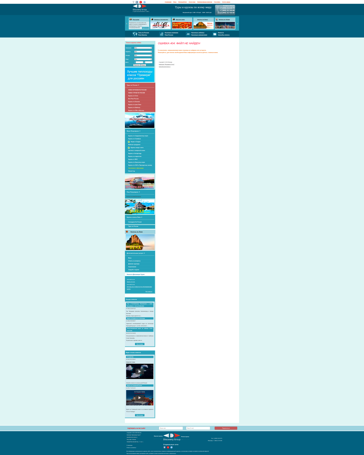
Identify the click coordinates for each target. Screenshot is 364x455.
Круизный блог (182, 2)
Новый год (131, 171)
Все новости (149, 291)
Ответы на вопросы (134, 261)
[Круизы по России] (139, 188)
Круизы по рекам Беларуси (133, 196)
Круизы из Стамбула (134, 138)
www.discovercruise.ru (164, 66)
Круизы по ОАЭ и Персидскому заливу (140, 165)
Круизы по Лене (137, 232)
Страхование (132, 266)
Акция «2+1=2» (131, 282)
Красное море (180, 19)
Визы (174, 2)
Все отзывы (140, 344)
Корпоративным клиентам (204, 2)
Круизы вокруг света (137, 147)
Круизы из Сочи (133, 95)
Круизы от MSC (133, 159)
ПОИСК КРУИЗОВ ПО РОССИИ (137, 90)
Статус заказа (226, 2)
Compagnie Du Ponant (135, 222)
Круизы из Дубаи (224, 19)
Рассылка (136, 19)
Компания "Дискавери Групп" (166, 64)
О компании (168, 2)
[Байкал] (139, 213)
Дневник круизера (133, 264)
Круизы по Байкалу (134, 107)
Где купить (217, 2)
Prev (126, 23)
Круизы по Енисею (134, 101)
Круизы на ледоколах (134, 156)
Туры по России (133, 226)
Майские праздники (134, 144)
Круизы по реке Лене (134, 104)
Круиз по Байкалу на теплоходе (136, 318)
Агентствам (192, 2)
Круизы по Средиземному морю (138, 136)
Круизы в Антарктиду (161, 19)
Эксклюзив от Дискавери (136, 168)
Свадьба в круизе (133, 269)
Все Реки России (133, 98)
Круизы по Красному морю (136, 162)
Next (237, 23)
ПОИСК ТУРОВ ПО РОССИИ (136, 93)
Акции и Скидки (135, 141)
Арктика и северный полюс (136, 150)
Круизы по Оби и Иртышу (136, 110)
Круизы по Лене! (202, 19)
